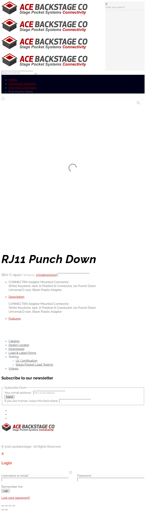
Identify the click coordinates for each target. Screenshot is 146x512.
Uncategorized (46, 275)
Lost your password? (15, 498)
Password (85, 475)
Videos (13, 368)
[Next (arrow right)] (6, 509)
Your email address (18, 392)
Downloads (16, 349)
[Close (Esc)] (13, 505)
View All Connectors (23, 87)
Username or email (15, 475)
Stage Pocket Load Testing (34, 364)
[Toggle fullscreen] (6, 505)
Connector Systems (22, 83)
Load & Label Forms (22, 353)
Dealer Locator (19, 345)
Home (13, 80)
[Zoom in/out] (2, 505)
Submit (9, 397)
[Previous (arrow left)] (2, 509)
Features (15, 318)
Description (16, 297)
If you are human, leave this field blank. (31, 401)
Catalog (14, 341)
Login (5, 491)
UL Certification (26, 360)
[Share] (10, 505)
